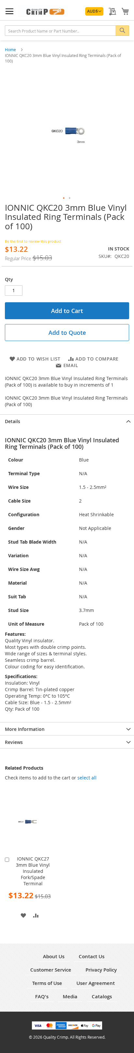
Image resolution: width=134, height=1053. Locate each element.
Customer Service (50, 969)
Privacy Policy (101, 969)
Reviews (14, 742)
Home (11, 49)
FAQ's (41, 996)
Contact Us (91, 956)
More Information (25, 729)
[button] (94, 11)
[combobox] (67, 30)
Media (70, 996)
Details (12, 421)
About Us (53, 956)
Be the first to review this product (33, 241)
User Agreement (95, 983)
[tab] (67, 420)
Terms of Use (47, 983)
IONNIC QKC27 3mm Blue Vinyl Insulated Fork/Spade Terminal (33, 871)
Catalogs (102, 996)
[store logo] (43, 11)
